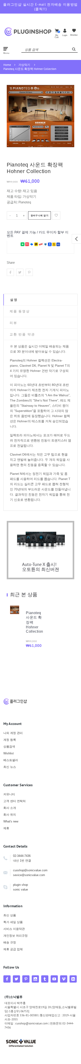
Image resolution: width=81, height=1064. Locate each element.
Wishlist (8, 753)
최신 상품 (9, 915)
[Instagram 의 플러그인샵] (35, 979)
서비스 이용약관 (14, 929)
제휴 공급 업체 (13, 949)
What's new (10, 821)
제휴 (6, 828)
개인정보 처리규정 (15, 935)
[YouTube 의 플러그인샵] (54, 979)
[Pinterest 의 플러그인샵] (25, 979)
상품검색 (9, 746)
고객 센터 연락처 (14, 801)
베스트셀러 (10, 760)
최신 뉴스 (9, 767)
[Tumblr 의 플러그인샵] (44, 979)
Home (7, 65)
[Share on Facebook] (10, 272)
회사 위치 (9, 814)
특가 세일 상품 (13, 922)
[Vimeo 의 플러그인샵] (63, 979)
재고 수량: (15, 191)
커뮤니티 (9, 794)
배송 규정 (9, 942)
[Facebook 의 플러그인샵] (7, 979)
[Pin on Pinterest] (29, 272)
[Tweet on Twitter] (19, 272)
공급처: (12, 202)
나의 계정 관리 (13, 733)
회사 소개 (9, 808)
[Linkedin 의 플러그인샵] (73, 979)
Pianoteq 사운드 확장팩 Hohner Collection (29, 69)
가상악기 (24, 65)
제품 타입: (14, 196)
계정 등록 (9, 739)
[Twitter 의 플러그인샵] (16, 979)
